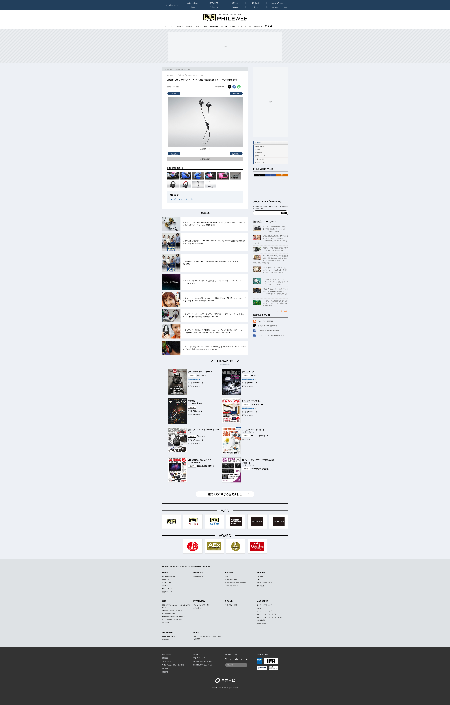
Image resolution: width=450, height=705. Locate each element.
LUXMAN (256, 3)
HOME (167, 69)
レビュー (260, 576)
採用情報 (165, 672)
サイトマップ (166, 661)
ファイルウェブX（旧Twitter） (268, 326)
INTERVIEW (199, 601)
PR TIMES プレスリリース (202, 665)
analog (259, 608)
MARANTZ (214, 3)
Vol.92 (254, 375)
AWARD (229, 572)
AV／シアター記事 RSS (265, 321)
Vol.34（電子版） (258, 435)
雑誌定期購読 (261, 620)
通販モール (165, 639)
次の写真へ (235, 94)
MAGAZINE (225, 361)
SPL (256, 7)
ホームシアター (201, 26)
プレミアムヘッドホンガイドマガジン (270, 617)
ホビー (240, 26)
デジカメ (224, 26)
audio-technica (193, 3)
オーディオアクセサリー (265, 605)
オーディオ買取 (277, 7)
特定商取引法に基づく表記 (202, 661)
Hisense (234, 7)
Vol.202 (200, 375)
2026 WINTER (257, 404)
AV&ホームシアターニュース (184, 69)
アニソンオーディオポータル (172, 619)
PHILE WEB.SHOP (168, 636)
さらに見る (260, 585)
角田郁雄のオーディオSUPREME (173, 616)
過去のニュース (259, 162)
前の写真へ (174, 94)
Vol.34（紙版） (247, 439)
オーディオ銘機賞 (231, 579)
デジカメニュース (260, 156)
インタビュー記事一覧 (201, 605)
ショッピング (258, 26)
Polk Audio (214, 7)
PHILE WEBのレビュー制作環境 (173, 665)
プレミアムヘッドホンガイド (266, 614)
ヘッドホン (189, 26)
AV (171, 26)
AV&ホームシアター (261, 146)
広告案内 (165, 658)
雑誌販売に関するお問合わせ (225, 494)
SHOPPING (167, 632)
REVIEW (261, 572)
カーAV (232, 26)
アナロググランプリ (232, 585)
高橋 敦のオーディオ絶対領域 (172, 610)
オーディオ (179, 26)
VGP (226, 576)
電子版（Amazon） (194, 383)
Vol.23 (200, 436)
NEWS (165, 572)
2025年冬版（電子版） (206, 466)
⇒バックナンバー (282, 311)
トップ (165, 26)
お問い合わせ (166, 654)
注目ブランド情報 (231, 605)
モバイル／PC (166, 582)
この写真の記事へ (205, 159)
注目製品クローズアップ (264, 221)
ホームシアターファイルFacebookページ (271, 335)
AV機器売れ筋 (198, 576)
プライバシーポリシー (201, 658)
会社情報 (165, 668)
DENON (235, 3)
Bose (193, 7)
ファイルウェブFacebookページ (268, 330)
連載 (164, 601)
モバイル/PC (214, 26)
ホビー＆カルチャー (261, 159)
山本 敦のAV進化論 (168, 613)
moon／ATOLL (277, 3)
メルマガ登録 (261, 623)
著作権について (198, 654)
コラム (259, 579)
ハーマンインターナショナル (181, 199)
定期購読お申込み (194, 379)
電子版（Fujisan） (194, 386)
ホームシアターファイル (265, 611)
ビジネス (248, 26)
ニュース (172, 69)
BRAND (229, 601)
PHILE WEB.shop (194, 411)
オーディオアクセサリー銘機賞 (235, 582)
